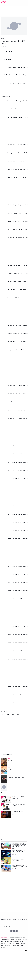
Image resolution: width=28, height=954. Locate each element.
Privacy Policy (23, 919)
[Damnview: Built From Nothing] (4, 779)
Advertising (16, 919)
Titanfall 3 (11, 786)
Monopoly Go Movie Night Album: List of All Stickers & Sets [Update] (18, 859)
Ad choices (23, 923)
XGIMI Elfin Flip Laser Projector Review (18, 812)
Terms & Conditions (6, 923)
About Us (3, 919)
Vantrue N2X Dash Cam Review (18, 804)
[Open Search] (24, 2)
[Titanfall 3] (4, 787)
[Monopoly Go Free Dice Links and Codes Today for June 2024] (6, 868)
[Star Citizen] (4, 762)
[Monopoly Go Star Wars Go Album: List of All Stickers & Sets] (6, 853)
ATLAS (10, 769)
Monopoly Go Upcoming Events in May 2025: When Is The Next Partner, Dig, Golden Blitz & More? (19, 845)
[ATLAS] (4, 770)
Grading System (15, 923)
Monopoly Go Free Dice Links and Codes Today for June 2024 (19, 866)
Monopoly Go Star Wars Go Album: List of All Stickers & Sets (18, 852)
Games (2, 38)
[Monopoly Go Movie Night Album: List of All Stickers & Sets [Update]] (6, 860)
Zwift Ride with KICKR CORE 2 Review (18, 797)
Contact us (9, 919)
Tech (13, 799)
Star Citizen (11, 760)
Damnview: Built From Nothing (16, 777)
